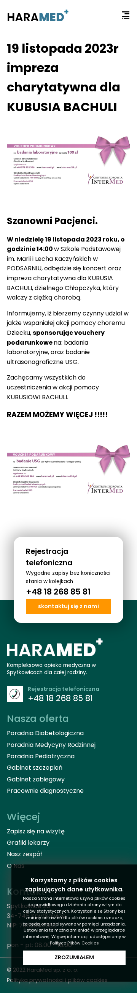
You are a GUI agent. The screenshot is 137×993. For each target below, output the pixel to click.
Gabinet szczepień (34, 767)
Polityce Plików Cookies (74, 943)
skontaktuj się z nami (68, 606)
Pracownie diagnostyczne (45, 790)
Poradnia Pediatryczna (41, 756)
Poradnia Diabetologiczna (45, 733)
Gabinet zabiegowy (36, 779)
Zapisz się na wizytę (36, 831)
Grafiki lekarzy (28, 842)
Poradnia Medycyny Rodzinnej (51, 744)
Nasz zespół (24, 854)
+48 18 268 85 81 (58, 592)
